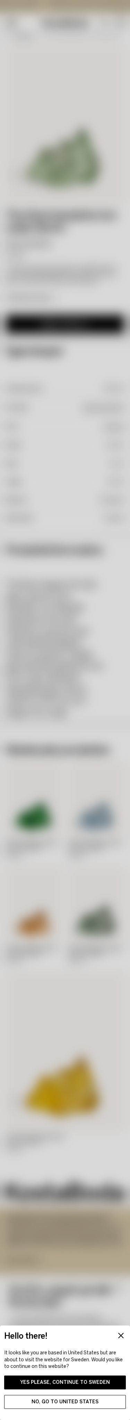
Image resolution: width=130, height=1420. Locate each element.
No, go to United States (65, 1402)
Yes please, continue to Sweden (65, 1382)
